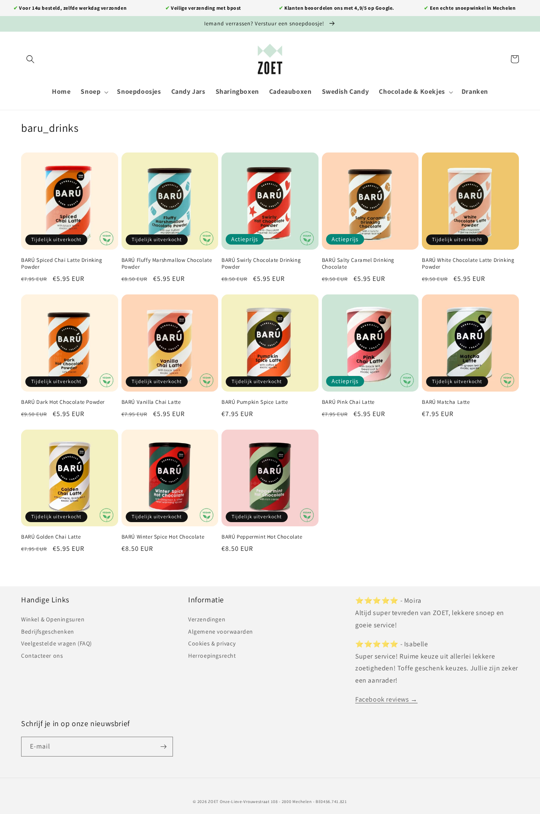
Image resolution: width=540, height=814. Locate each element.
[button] (30, 59)
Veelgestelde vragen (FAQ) (56, 643)
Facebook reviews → (386, 699)
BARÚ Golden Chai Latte (51, 537)
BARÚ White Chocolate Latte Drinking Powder (468, 264)
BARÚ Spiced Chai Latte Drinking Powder (62, 264)
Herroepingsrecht (212, 655)
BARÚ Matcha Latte (446, 402)
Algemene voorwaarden (220, 631)
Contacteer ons (42, 655)
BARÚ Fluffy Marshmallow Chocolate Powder (167, 264)
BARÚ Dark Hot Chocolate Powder (63, 402)
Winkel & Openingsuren (53, 619)
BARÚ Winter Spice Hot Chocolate (163, 537)
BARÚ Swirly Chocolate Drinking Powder (261, 264)
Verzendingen (206, 619)
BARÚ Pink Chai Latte (348, 402)
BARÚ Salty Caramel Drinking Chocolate (358, 264)
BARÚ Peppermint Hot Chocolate (261, 537)
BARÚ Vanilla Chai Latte (151, 402)
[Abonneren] (163, 747)
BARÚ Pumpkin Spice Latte (254, 402)
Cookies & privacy (211, 643)
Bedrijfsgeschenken (47, 631)
